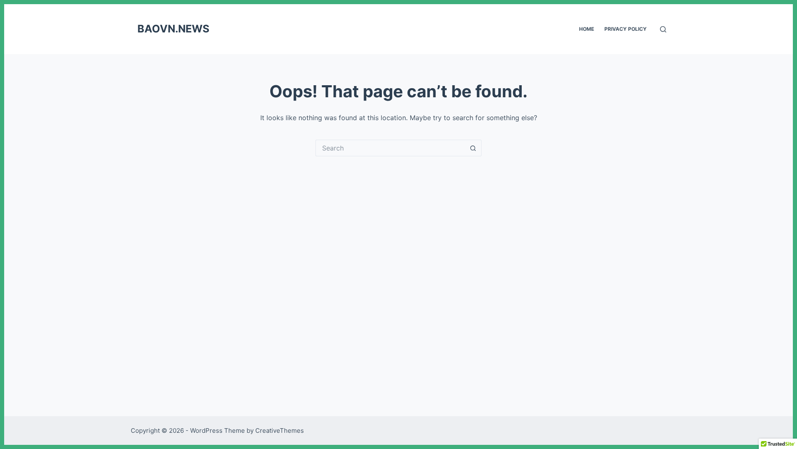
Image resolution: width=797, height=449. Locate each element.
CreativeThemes (279, 430)
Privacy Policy (625, 29)
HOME (586, 29)
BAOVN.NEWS (173, 28)
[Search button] (473, 148)
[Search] (663, 29)
